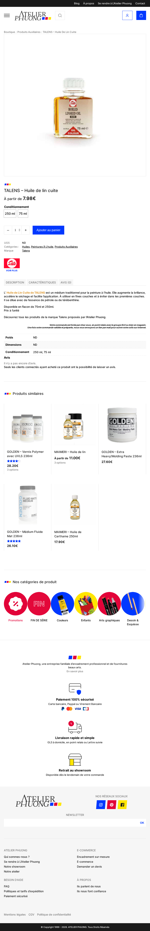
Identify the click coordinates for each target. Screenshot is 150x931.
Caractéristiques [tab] (42, 282)
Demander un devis (89, 866)
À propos (88, 3)
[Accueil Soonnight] (33, 15)
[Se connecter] (127, 15)
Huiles (26, 246)
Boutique (9, 32)
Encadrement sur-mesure (93, 856)
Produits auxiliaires (28, 32)
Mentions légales (15, 914)
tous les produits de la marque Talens (43, 317)
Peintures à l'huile (42, 246)
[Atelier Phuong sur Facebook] (122, 804)
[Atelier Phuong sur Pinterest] (111, 804)
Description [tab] (15, 282)
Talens (26, 250)
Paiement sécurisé (16, 896)
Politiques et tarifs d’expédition (24, 891)
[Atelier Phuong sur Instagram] (101, 804)
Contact (140, 3)
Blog (76, 3)
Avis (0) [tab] (66, 282)
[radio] (10, 213)
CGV (31, 914)
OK (142, 822)
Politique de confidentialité (54, 914)
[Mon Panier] (141, 15)
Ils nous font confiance (91, 891)
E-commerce (85, 861)
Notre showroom (14, 866)
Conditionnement (16, 206)
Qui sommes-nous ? (16, 856)
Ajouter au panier (48, 230)
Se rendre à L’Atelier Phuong (115, 3)
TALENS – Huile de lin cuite (59, 32)
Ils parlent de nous (89, 886)
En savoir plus (75, 671)
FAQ (6, 886)
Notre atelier (12, 871)
